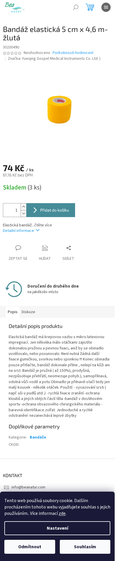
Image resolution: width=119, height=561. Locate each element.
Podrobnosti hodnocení (73, 53)
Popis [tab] (13, 312)
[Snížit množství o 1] (23, 213)
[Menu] (106, 7)
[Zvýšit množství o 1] (23, 206)
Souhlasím (85, 547)
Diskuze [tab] (28, 312)
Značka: (54, 59)
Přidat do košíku (54, 210)
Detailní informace (18, 231)
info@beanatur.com (28, 487)
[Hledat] (75, 7)
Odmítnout (29, 547)
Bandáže (38, 437)
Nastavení (57, 528)
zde (62, 513)
